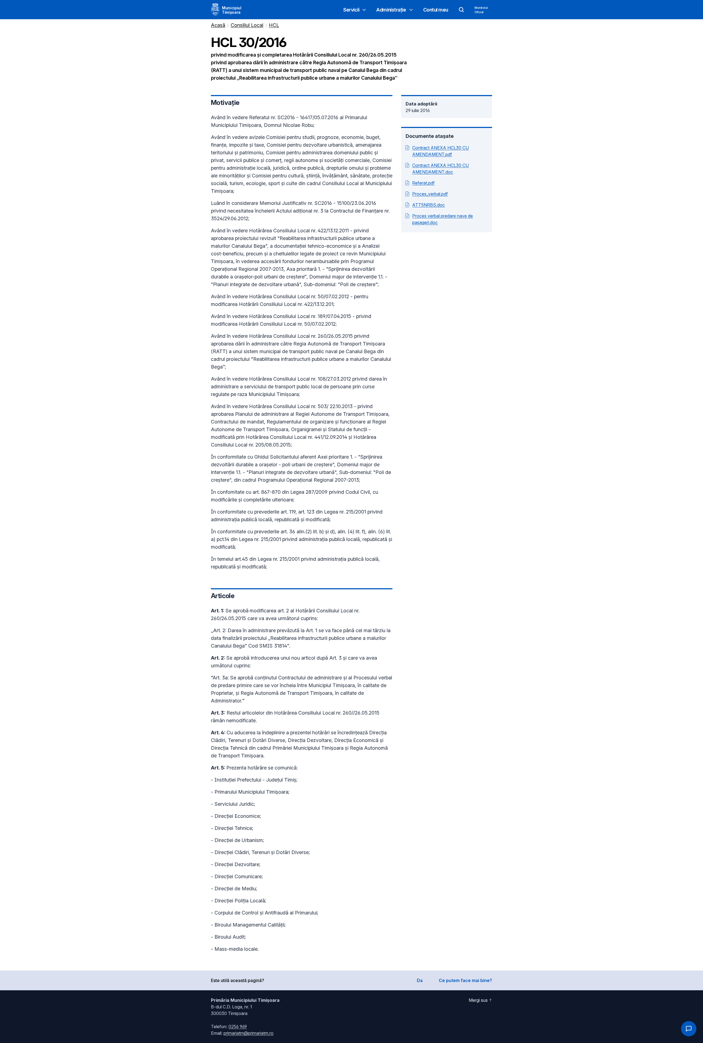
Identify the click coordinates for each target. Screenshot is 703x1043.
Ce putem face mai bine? (465, 980)
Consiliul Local (247, 25)
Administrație (391, 10)
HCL (274, 25)
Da (420, 980)
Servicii (351, 10)
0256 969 (237, 1026)
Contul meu (435, 10)
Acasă (218, 25)
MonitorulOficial (481, 10)
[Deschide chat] (688, 1028)
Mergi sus (478, 1000)
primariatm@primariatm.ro (249, 1033)
